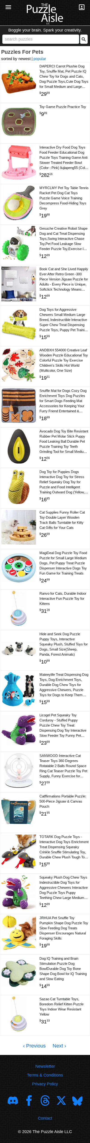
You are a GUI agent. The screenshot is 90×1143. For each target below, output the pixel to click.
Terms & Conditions (45, 1075)
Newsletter (45, 1066)
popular (39, 59)
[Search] (84, 39)
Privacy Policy (45, 1084)
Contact (45, 1118)
